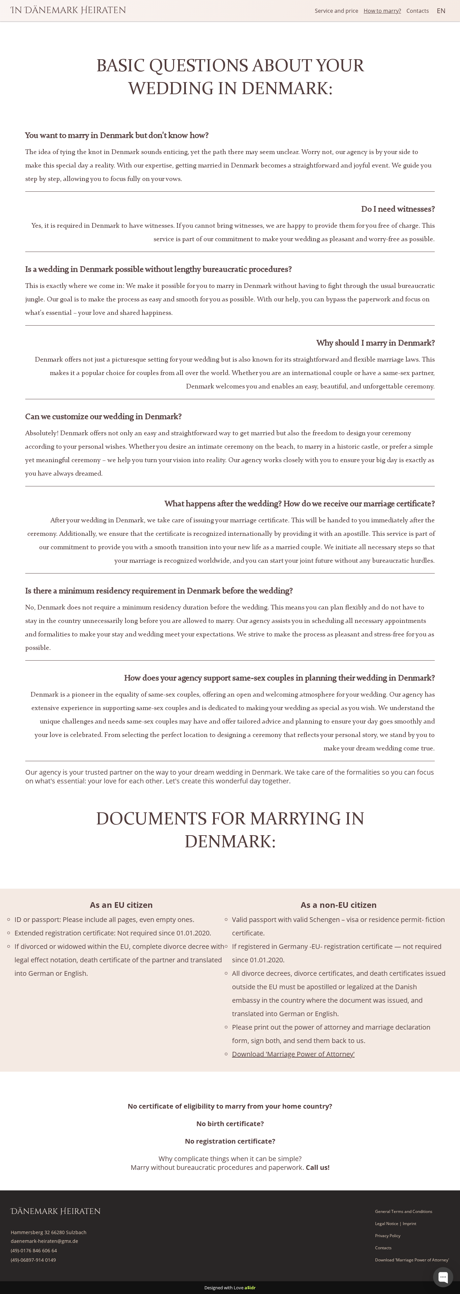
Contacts (417, 10)
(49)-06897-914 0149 (33, 1260)
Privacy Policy (387, 1235)
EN (441, 10)
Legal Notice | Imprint (395, 1223)
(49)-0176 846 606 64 (34, 1250)
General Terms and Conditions (403, 1211)
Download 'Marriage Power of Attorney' (293, 1054)
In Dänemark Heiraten (68, 10)
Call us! (318, 1167)
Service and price (336, 10)
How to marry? (382, 10)
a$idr (250, 1288)
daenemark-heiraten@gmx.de (44, 1241)
